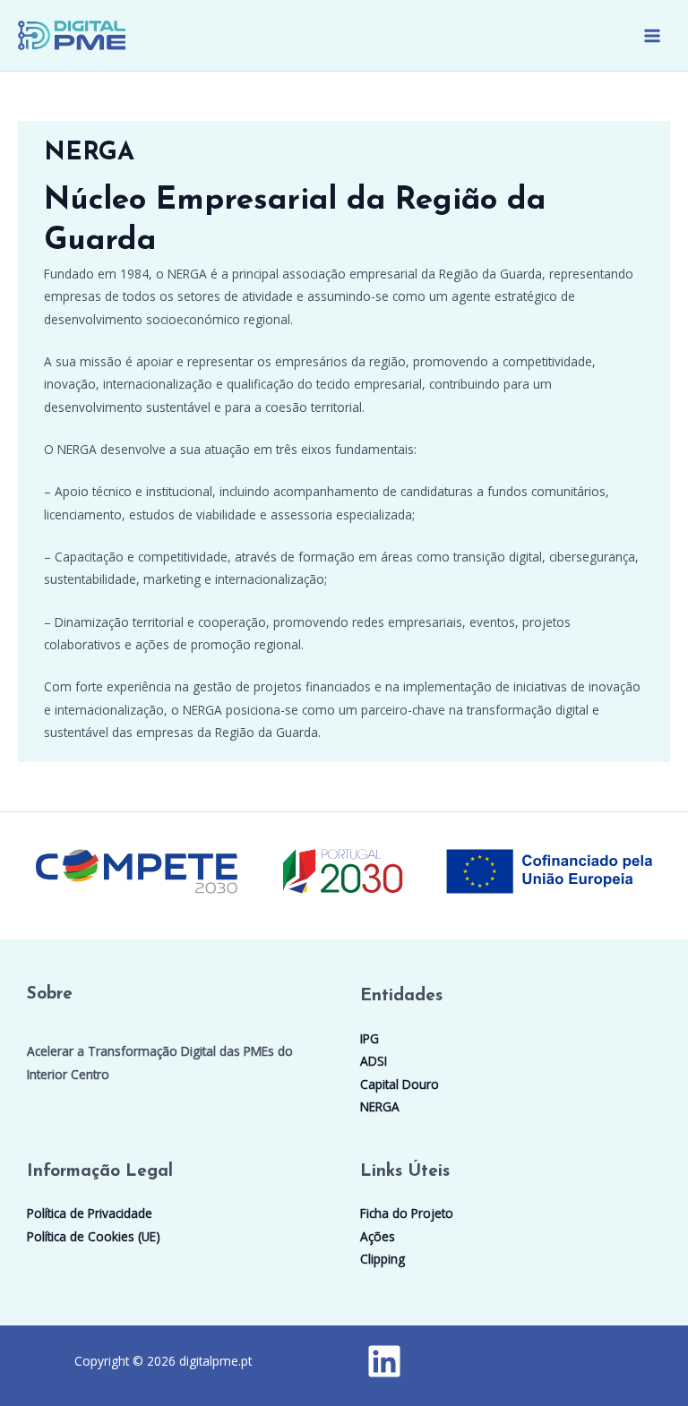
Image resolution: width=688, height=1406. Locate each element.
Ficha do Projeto (406, 1213)
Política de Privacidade (89, 1213)
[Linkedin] (384, 1361)
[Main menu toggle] (652, 35)
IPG (369, 1038)
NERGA (380, 1106)
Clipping (382, 1258)
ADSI (373, 1060)
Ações (377, 1236)
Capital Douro (399, 1084)
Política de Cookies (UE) (93, 1236)
